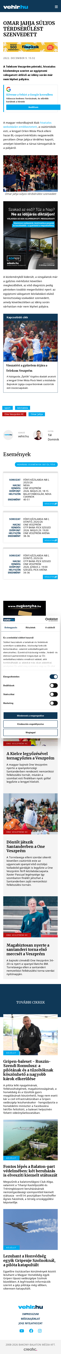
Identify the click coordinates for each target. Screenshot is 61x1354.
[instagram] (40, 1331)
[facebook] (31, 1331)
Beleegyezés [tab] (11, 627)
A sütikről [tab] (50, 627)
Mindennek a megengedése (30, 715)
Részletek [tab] (30, 627)
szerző (21, 433)
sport (7, 407)
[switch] (54, 685)
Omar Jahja (37, 414)
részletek (49, 504)
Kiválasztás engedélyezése (30, 724)
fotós (50, 431)
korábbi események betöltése (36, 464)
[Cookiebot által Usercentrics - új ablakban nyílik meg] (45, 619)
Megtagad (30, 732)
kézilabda (22, 407)
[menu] (56, 7)
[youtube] (21, 1331)
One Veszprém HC (14, 414)
